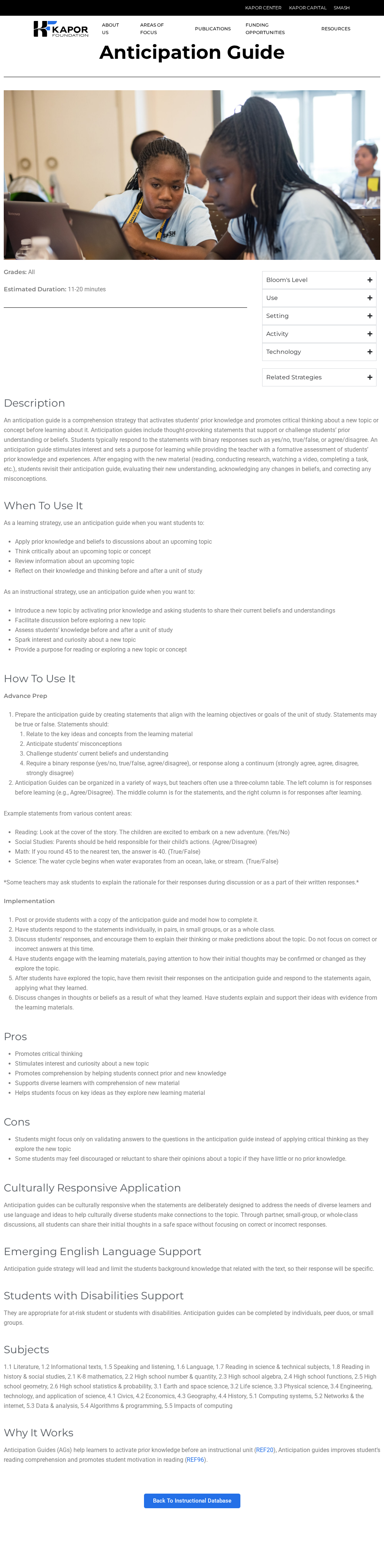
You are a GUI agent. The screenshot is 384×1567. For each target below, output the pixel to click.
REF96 (195, 1459)
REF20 (264, 1450)
